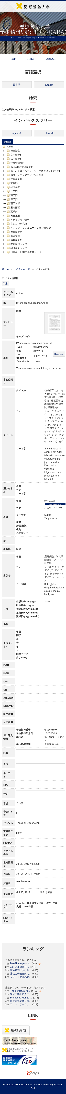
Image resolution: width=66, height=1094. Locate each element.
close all (49, 133)
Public (7, 141)
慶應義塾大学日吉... (20, 1001)
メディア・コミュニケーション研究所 (30, 227)
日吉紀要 (15, 215)
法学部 (14, 191)
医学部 (14, 199)
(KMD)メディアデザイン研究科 (26, 175)
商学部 (14, 195)
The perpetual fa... (20, 990)
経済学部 (15, 187)
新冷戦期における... (20, 970)
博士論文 (15, 150)
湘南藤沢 (15, 207)
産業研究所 (16, 231)
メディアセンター (19, 219)
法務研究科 (16, 179)
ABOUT (51, 58)
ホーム (5, 268)
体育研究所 (16, 240)
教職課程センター (19, 244)
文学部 (14, 183)
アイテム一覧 (23, 268)
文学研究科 (16, 154)
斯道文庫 (15, 236)
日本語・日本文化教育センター (27, 252)
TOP (13, 58)
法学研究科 (16, 158)
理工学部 (15, 203)
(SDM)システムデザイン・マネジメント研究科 (35, 171)
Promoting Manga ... (21, 997)
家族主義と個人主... (20, 994)
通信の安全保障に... (20, 973)
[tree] (33, 199)
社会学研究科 (17, 162)
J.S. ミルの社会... (19, 966)
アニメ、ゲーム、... (20, 1004)
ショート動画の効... (20, 977)
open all (17, 133)
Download (58, 354)
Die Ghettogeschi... (20, 963)
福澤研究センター (19, 248)
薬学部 (14, 211)
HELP (30, 58)
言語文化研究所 (18, 223)
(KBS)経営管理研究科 (21, 167)
